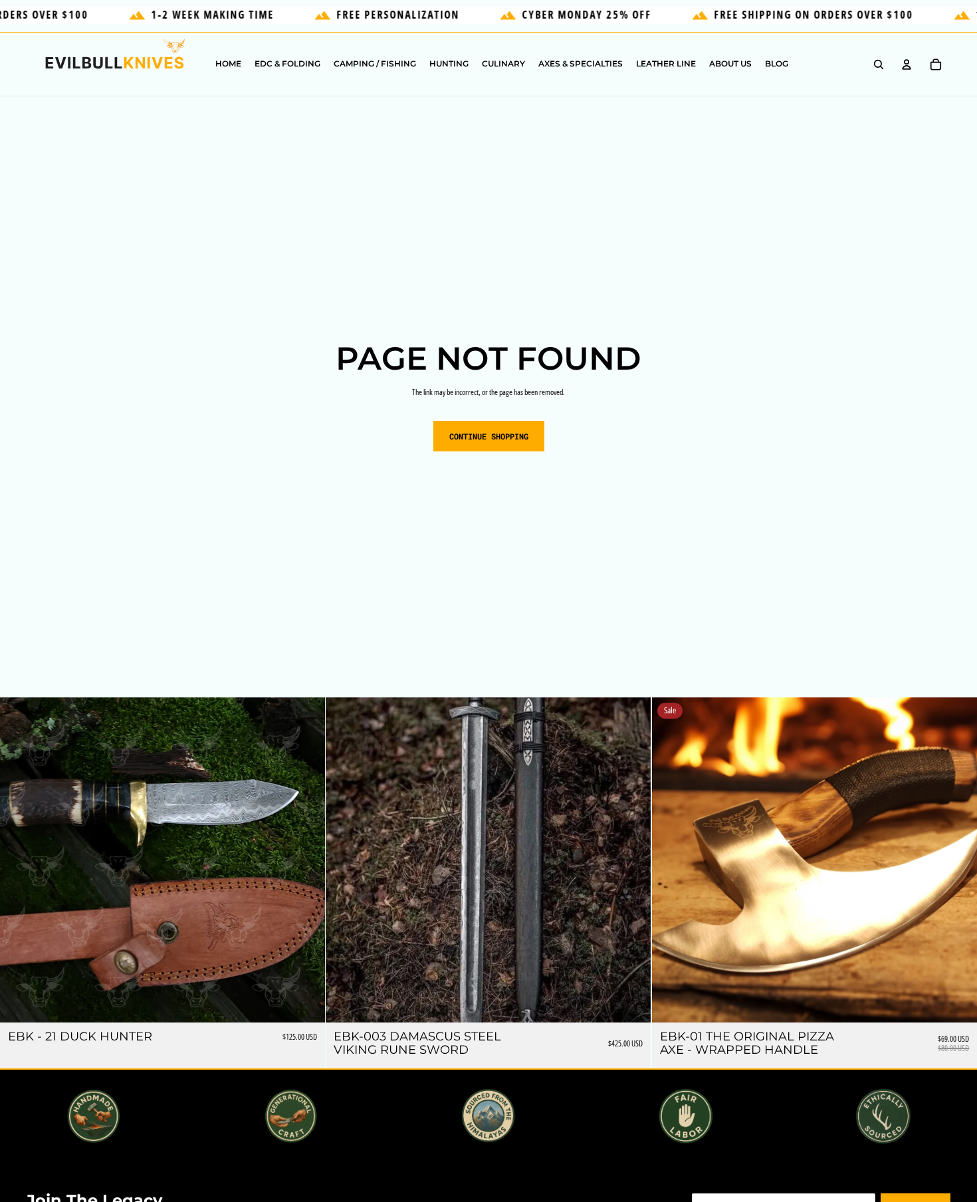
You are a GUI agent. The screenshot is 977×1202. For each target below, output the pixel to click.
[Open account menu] (906, 64)
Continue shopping (488, 436)
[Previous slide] (20, 860)
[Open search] (878, 64)
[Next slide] (305, 860)
